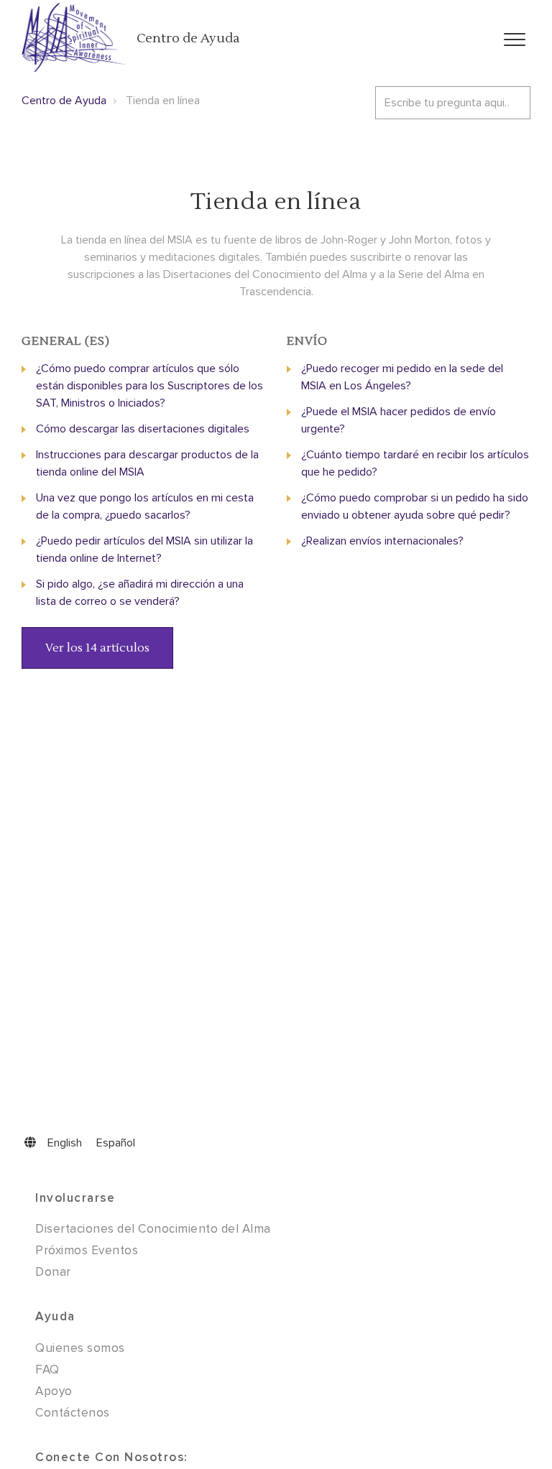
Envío (307, 341)
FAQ (47, 1369)
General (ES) (66, 341)
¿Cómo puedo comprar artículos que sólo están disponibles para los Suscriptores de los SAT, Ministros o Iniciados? (149, 385)
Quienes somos (80, 1348)
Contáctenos (72, 1412)
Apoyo (54, 1391)
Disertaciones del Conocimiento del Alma (153, 1228)
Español (115, 1143)
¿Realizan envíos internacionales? (382, 541)
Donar (53, 1271)
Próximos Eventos (86, 1250)
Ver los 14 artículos (97, 648)
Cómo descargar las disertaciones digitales (142, 429)
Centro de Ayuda (188, 38)
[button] (514, 40)
